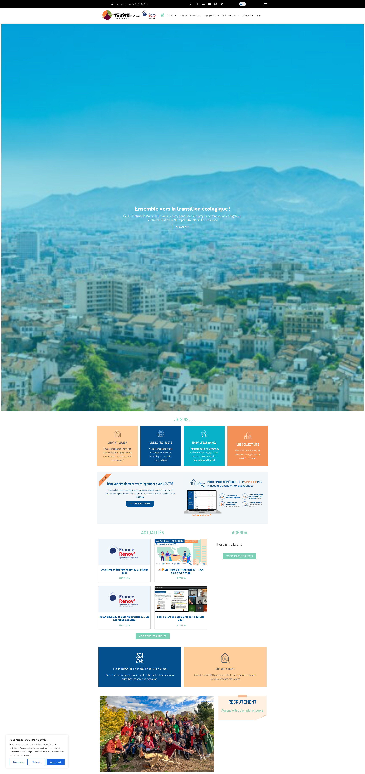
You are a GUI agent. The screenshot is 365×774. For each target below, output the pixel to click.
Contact (259, 15)
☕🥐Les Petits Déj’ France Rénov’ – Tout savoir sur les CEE (180, 571)
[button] (191, 4)
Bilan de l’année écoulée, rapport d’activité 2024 (180, 618)
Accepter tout (55, 762)
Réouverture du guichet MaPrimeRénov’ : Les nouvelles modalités (124, 618)
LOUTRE (183, 15)
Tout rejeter (37, 762)
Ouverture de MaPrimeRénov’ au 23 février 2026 (124, 571)
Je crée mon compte (140, 503)
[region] (37, 751)
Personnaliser (18, 762)
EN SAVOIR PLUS (182, 227)
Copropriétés (210, 15)
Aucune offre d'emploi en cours (242, 710)
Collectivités (247, 15)
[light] (242, 4)
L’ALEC (170, 15)
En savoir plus (117, 459)
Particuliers (195, 15)
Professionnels (229, 15)
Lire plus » (124, 578)
